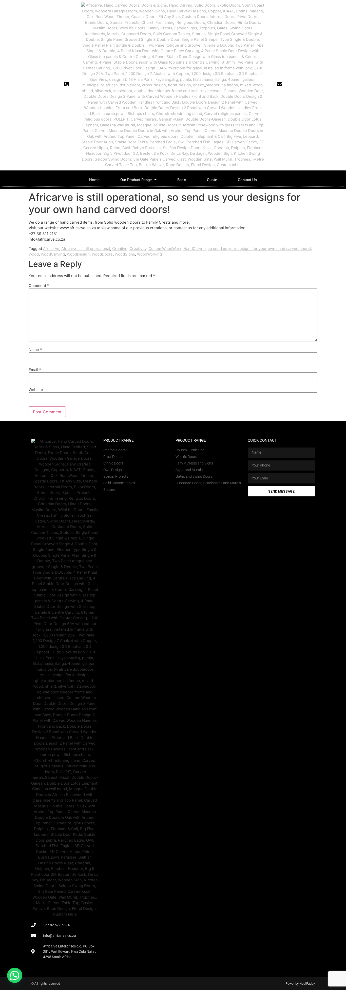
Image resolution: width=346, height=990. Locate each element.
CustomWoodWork (164, 248)
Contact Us (247, 180)
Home (94, 180)
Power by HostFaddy (300, 983)
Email (35, 370)
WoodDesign (78, 254)
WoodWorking (149, 254)
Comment (39, 285)
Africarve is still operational (85, 248)
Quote (212, 180)
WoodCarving (53, 254)
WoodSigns (125, 254)
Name (35, 350)
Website (36, 390)
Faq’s (181, 180)
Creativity (137, 248)
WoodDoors (102, 254)
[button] (14, 975)
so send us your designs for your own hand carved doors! (259, 248)
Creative (119, 248)
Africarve (51, 248)
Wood (34, 254)
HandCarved (194, 248)
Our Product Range (136, 180)
